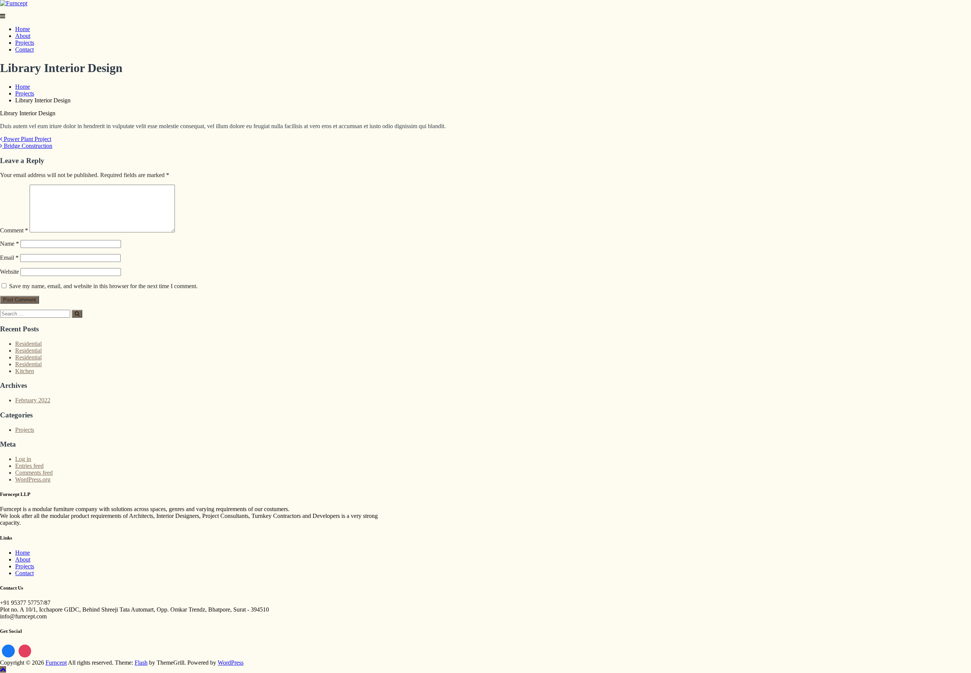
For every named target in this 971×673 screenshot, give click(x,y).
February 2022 (32, 400)
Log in (23, 459)
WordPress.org (32, 479)
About (22, 36)
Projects (24, 42)
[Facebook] (8, 651)
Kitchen (24, 371)
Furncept (56, 662)
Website (9, 271)
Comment (14, 230)
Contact (24, 49)
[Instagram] (25, 651)
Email (9, 257)
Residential (28, 343)
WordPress (231, 662)
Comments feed (34, 472)
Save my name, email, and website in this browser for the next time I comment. (103, 286)
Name (9, 243)
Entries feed (29, 466)
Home (22, 29)
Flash (141, 662)
